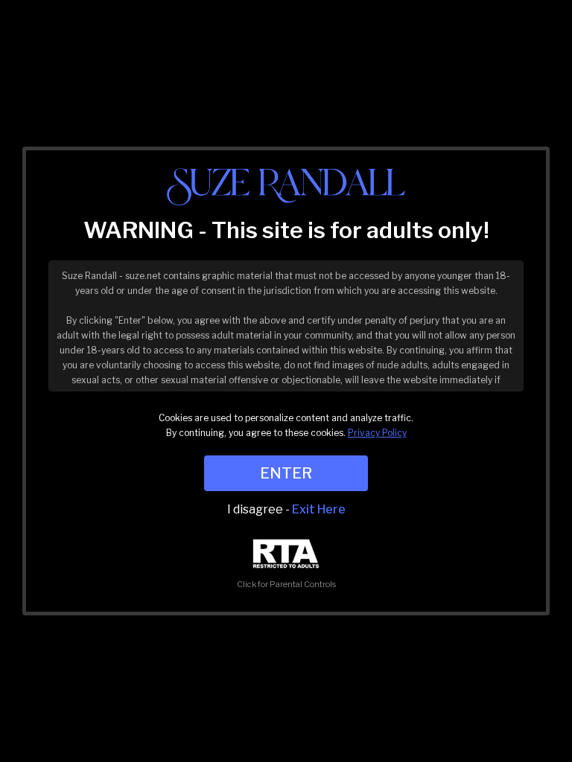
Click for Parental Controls (286, 584)
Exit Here (319, 509)
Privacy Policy (377, 432)
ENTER (286, 473)
